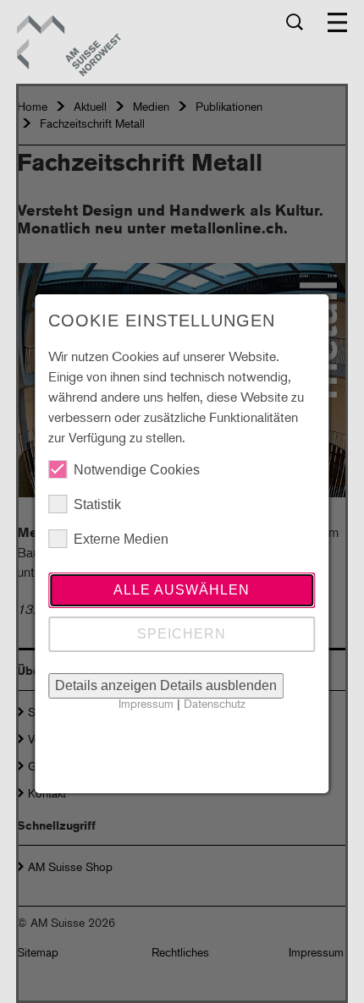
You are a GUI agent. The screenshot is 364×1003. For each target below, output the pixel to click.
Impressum (146, 703)
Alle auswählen (181, 590)
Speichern (181, 634)
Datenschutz (214, 703)
